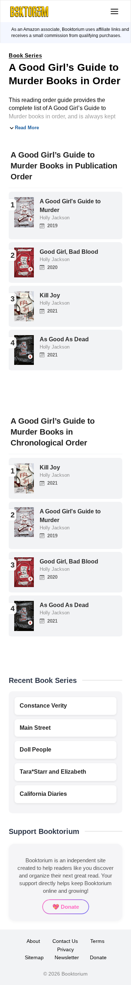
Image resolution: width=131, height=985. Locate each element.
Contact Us (65, 941)
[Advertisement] (65, 391)
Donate (98, 957)
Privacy (65, 949)
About (33, 941)
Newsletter (67, 957)
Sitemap (34, 957)
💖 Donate (65, 907)
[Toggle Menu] (114, 11)
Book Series (25, 55)
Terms (97, 941)
